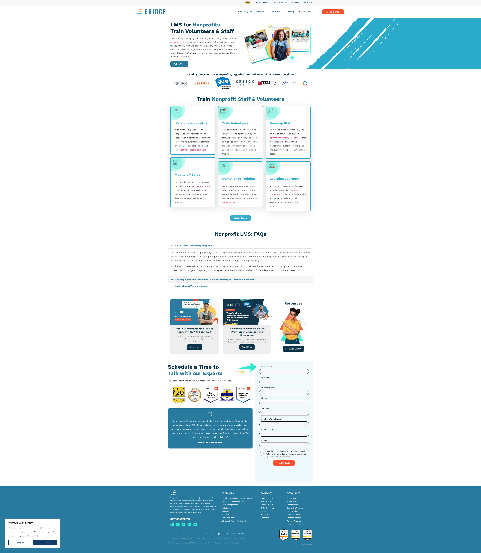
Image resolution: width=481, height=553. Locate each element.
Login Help (294, 2)
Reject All (20, 543)
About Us (308, 2)
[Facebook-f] (184, 524)
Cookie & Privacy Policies (209, 534)
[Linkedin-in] (172, 524)
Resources (278, 2)
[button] (240, 245)
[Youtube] (189, 524)
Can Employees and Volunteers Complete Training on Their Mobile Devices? (215, 279)
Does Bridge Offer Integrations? (191, 286)
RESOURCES (293, 493)
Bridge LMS (175, 42)
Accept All (44, 543)
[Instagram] (178, 524)
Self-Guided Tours (259, 2)
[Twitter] (195, 524)
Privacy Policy (34, 536)
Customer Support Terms (178, 534)
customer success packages (192, 150)
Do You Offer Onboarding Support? (193, 245)
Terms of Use (194, 534)
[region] (32, 533)
